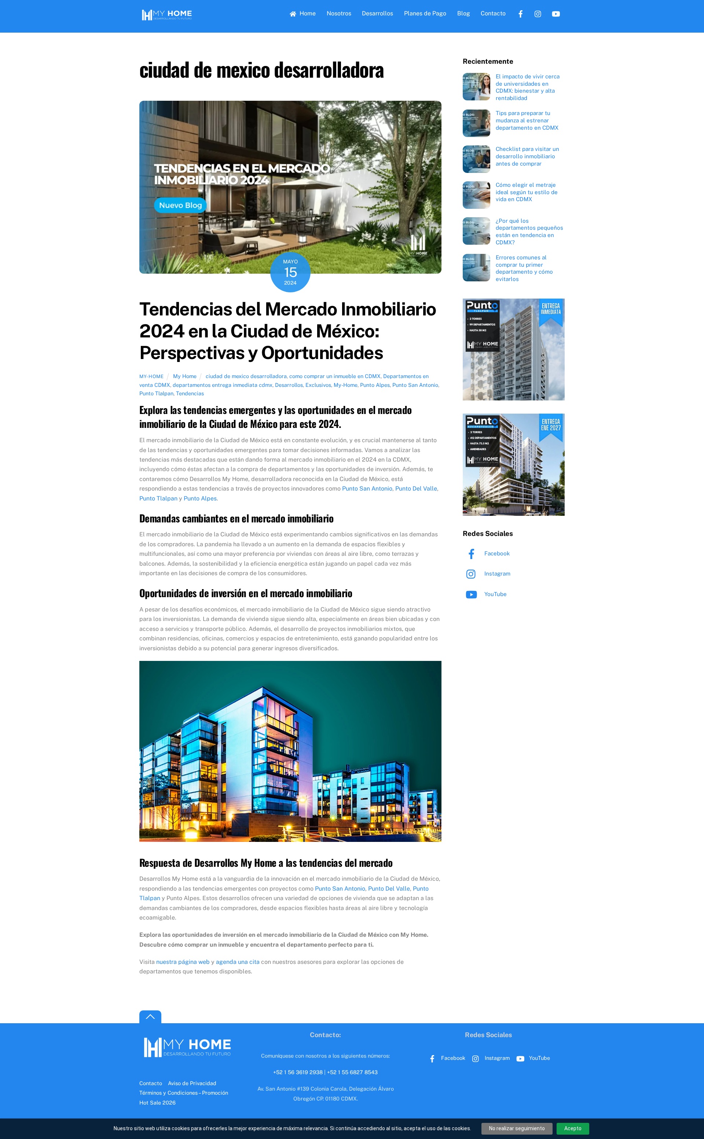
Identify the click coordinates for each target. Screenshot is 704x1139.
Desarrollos (377, 13)
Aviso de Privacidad (192, 1083)
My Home (185, 376)
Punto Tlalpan (156, 393)
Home (307, 13)
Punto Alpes (375, 385)
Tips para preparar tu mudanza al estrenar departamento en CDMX (527, 120)
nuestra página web (182, 961)
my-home (151, 376)
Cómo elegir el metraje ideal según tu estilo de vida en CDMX (527, 192)
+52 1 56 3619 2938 (298, 1072)
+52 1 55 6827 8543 (352, 1072)
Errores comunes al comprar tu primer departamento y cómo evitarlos (524, 268)
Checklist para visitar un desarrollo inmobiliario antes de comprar (527, 156)
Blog (463, 13)
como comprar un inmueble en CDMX (335, 376)
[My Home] (166, 19)
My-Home (346, 385)
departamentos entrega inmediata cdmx (222, 385)
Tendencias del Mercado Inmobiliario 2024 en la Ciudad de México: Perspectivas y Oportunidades (287, 330)
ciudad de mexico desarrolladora (246, 376)
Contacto (493, 13)
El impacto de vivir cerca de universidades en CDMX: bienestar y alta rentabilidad (528, 87)
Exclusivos (318, 385)
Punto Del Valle (416, 488)
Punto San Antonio (415, 385)
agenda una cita (237, 961)
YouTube (495, 594)
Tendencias (190, 393)
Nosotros (339, 13)
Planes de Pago (425, 13)
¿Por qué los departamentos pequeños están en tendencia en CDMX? (529, 231)
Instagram (496, 573)
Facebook (496, 553)
